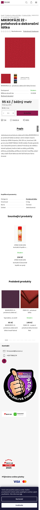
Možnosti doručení (7, 96)
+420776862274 (12, 355)
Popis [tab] (20, 128)
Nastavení (19, 499)
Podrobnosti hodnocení (31, 31)
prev (2, 301)
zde (21, 494)
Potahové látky (31, 199)
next (38, 301)
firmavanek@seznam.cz (15, 351)
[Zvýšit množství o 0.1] (13, 113)
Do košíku (27, 113)
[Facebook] (4, 361)
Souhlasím (19, 505)
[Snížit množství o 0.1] (3, 113)
